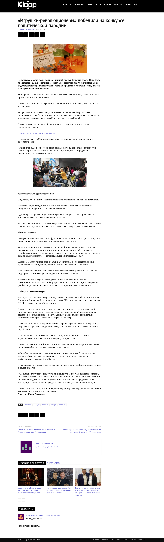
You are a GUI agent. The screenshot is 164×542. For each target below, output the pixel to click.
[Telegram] (36, 34)
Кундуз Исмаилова (27, 29)
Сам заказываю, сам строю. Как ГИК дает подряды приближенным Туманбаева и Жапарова (59, 490)
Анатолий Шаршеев (35, 515)
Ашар (128, 5)
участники (62, 405)
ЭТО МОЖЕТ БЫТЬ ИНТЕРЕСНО (31, 463)
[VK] (31, 34)
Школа (107, 5)
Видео (89, 5)
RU (135, 5)
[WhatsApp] (42, 34)
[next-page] (23, 499)
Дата (98, 5)
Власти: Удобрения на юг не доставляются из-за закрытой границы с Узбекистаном (82, 431)
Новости (67, 5)
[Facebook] (20, 34)
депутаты (28, 405)
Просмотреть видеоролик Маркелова (36, 133)
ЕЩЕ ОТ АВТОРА (53, 463)
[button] (143, 4)
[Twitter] (25, 34)
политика (45, 405)
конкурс (36, 405)
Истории (78, 5)
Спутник (118, 5)
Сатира (53, 405)
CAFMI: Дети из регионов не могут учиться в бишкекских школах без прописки (36, 431)
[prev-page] (19, 499)
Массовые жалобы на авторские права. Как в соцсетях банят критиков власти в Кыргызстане (30, 490)
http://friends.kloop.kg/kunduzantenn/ (46, 447)
